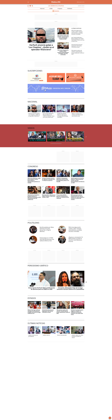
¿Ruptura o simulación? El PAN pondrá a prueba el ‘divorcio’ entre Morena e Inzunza (76, 239)
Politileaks (70, 8)
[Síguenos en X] (32, 6)
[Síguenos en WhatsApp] (28, 6)
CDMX (51, 8)
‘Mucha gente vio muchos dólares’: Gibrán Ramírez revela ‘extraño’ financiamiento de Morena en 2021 (77, 180)
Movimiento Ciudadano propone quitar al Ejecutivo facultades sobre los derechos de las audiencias (34, 197)
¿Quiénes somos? (81, 5)
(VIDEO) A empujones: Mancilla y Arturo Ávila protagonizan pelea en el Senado (63, 179)
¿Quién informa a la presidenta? (33, 335)
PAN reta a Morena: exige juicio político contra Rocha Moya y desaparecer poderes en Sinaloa (34, 180)
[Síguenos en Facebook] (30, 6)
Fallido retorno (46, 335)
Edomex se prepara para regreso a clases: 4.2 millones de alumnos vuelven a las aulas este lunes (77, 312)
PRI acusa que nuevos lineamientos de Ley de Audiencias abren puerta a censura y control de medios (77, 197)
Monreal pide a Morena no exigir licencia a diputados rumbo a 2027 (48, 196)
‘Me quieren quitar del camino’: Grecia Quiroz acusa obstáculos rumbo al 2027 (63, 37)
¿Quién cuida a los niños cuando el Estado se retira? (77, 336)
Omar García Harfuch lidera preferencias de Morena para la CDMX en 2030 (41, 288)
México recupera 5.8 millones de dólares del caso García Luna (77, 115)
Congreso (60, 8)
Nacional (42, 8)
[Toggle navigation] (28, 2)
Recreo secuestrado (62, 335)
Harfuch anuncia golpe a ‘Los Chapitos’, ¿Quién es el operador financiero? (41, 47)
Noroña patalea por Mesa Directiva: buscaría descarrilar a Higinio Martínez (47, 229)
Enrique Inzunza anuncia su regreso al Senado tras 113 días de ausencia (48, 179)
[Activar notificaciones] (110, 418)
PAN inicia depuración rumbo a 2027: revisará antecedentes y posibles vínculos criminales (63, 52)
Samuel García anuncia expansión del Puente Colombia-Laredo (76, 46)
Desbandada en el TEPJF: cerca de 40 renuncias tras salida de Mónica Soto (47, 239)
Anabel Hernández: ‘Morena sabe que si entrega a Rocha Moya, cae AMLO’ (62, 115)
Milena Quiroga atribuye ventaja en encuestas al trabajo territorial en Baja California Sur (34, 311)
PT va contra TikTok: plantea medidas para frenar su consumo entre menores (63, 196)
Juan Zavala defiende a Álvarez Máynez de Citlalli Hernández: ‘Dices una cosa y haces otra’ (77, 39)
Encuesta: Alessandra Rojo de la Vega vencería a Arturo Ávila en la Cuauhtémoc (70, 288)
